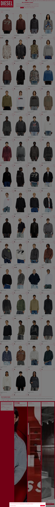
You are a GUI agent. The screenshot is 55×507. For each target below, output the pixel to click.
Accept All (43, 505)
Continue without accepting (13, 505)
